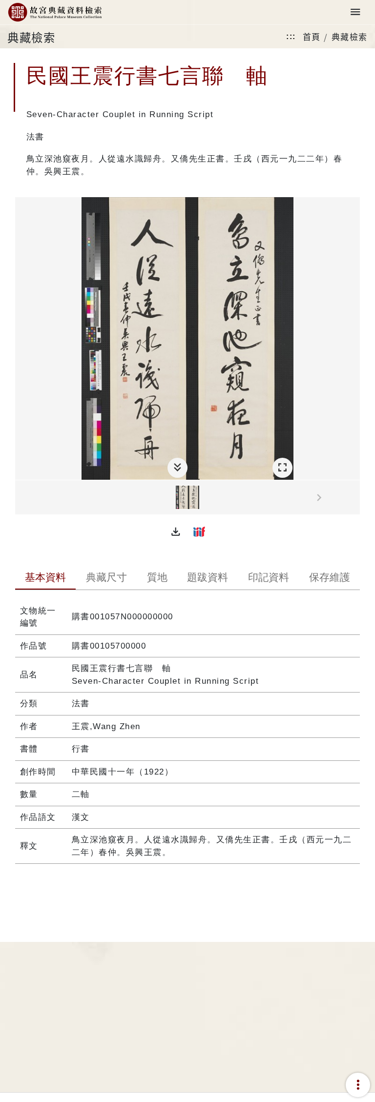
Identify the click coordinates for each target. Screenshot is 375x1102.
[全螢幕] (282, 468)
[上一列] (22, 497)
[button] (176, 531)
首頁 (312, 36)
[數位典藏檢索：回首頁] (54, 12)
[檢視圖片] (187, 497)
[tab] (45, 578)
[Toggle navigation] (355, 12)
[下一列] (352, 497)
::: (291, 36)
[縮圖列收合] (177, 468)
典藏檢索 (350, 36)
